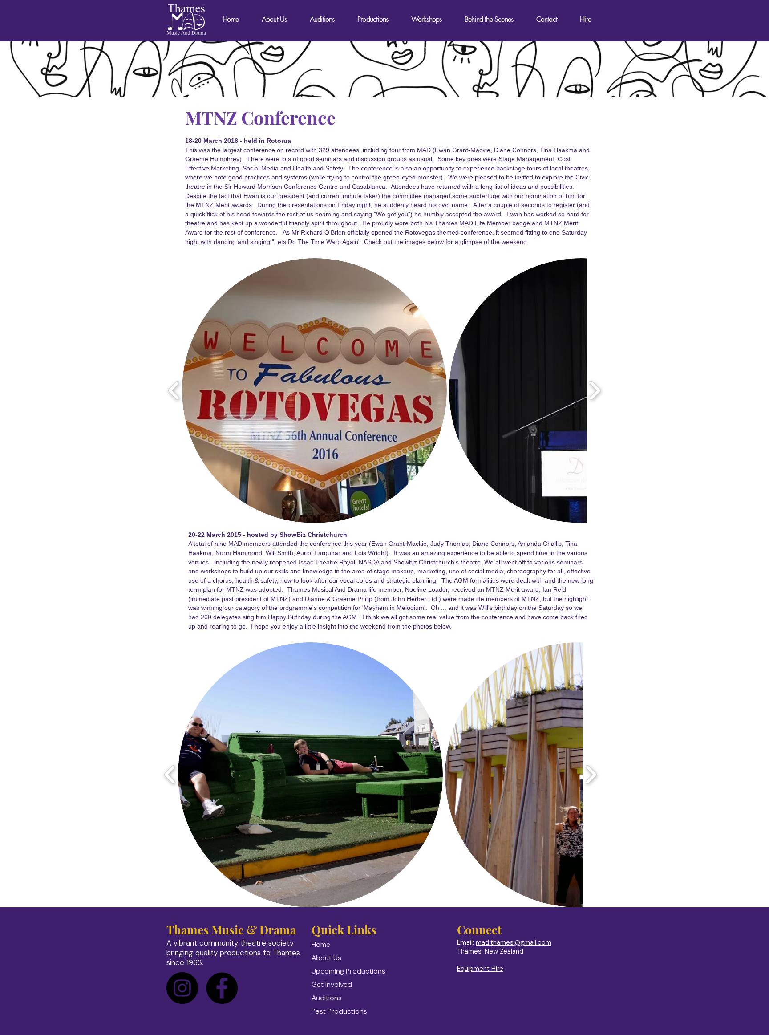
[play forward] (595, 390)
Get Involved (332, 984)
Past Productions (339, 1011)
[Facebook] (222, 988)
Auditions (327, 998)
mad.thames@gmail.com (513, 942)
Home (321, 944)
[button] (314, 390)
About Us (326, 957)
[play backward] (174, 390)
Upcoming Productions (348, 971)
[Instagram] (182, 988)
